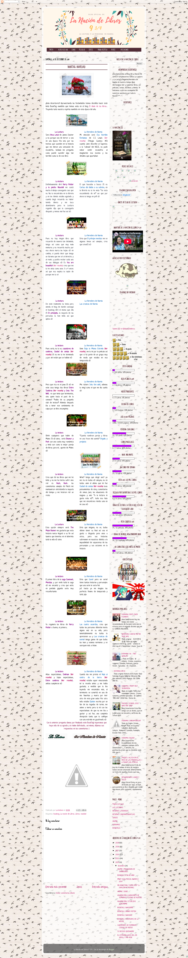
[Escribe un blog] (79, 810)
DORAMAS (116, 825)
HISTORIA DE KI (119, 671)
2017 (117, 851)
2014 (117, 862)
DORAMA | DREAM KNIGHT (131, 721)
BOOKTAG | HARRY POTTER (126, 911)
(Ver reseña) (58, 266)
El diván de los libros (98, 106)
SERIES (115, 818)
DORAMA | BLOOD (128, 738)
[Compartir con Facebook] (83, 810)
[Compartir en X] (81, 810)
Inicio (79, 887)
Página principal (118, 804)
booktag (56, 814)
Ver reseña (58, 391)
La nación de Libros (67, 814)
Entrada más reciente (56, 887)
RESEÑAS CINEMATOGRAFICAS (123, 814)
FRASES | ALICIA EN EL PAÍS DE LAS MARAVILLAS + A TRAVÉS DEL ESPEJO (132, 760)
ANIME (115, 821)
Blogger (111, 950)
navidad (83, 814)
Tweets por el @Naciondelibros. (123, 329)
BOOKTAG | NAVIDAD (124, 915)
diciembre (121, 866)
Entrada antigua (100, 887)
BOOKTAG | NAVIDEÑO (125, 908)
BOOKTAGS (116, 828)
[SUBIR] (187, 956)
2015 (117, 858)
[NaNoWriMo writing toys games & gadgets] (127, 370)
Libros (77, 814)
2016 (117, 855)
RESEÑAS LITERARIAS (120, 811)
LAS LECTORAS (117, 808)
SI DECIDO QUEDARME (125, 931)
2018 (118, 847)
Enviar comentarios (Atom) (65, 893)
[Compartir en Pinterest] (85, 810)
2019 (117, 843)
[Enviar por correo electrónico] (77, 810)
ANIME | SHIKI (122, 892)
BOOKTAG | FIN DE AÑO (125, 875)
